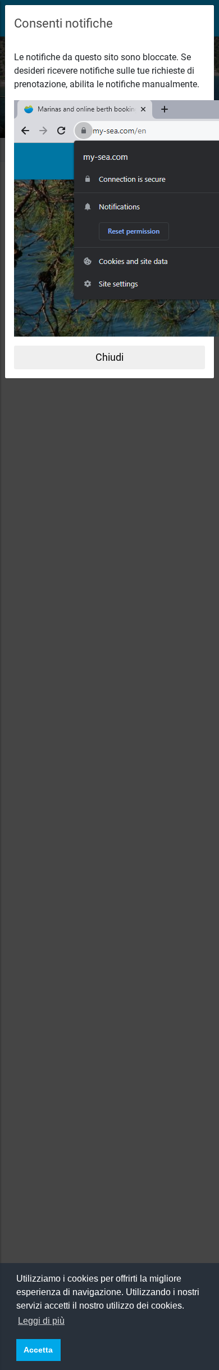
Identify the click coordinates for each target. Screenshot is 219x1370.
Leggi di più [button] (41, 1321)
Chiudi (109, 357)
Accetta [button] (38, 1349)
